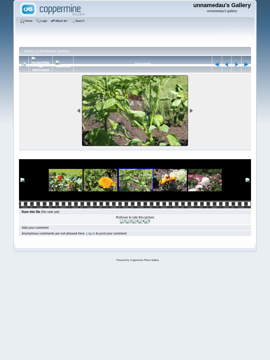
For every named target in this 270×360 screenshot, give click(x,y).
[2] (129, 221)
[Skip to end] (246, 64)
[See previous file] (227, 64)
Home (28, 51)
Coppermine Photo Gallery (144, 260)
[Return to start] (217, 64)
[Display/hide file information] (40, 64)
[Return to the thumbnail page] (23, 64)
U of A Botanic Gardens (52, 51)
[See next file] (236, 64)
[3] (135, 221)
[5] (147, 221)
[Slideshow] (63, 64)
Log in (90, 233)
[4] (141, 221)
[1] (123, 221)
